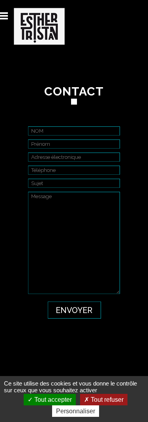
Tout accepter (52, 399)
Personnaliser (75, 411)
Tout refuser (106, 399)
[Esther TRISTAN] (32, 26)
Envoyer (74, 310)
